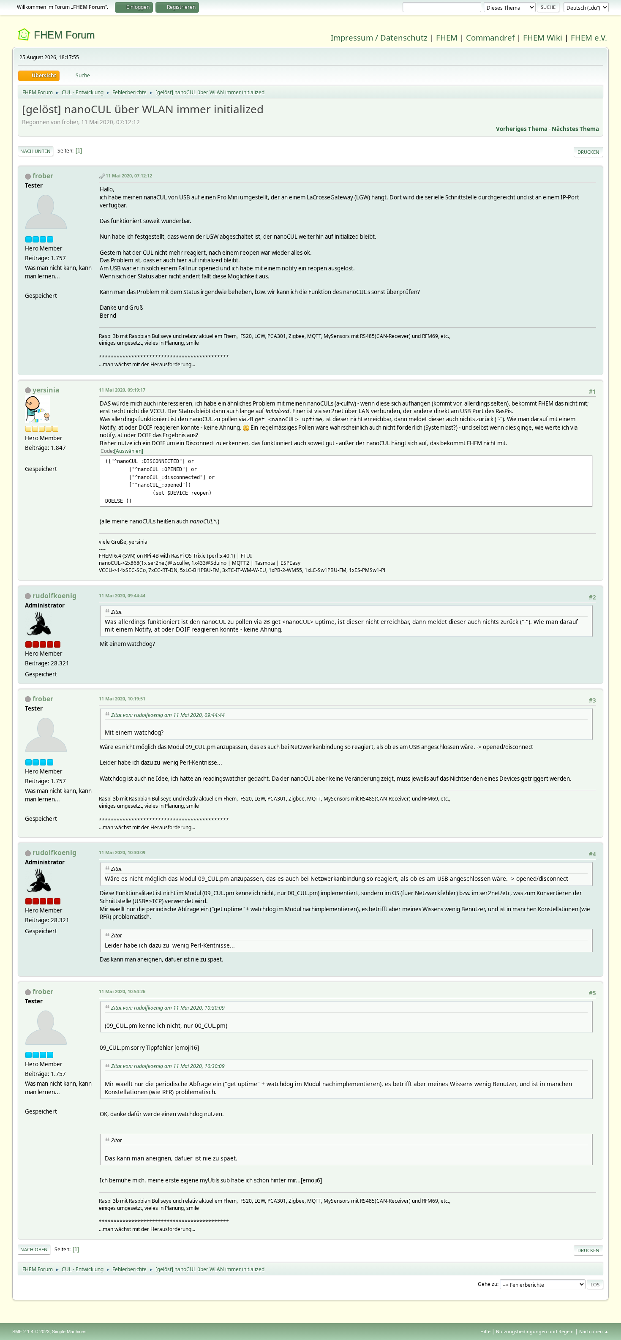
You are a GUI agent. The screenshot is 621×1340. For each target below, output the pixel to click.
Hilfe (485, 1331)
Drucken (588, 152)
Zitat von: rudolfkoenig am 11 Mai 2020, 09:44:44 (168, 715)
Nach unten (35, 151)
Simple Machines (69, 1331)
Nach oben (34, 1249)
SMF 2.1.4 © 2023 (30, 1331)
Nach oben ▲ (594, 1331)
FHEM (447, 37)
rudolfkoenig (54, 595)
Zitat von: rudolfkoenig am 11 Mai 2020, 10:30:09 (168, 1007)
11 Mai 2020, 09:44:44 (122, 595)
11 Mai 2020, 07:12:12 (129, 175)
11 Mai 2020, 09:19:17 (122, 390)
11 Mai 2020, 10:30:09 (122, 852)
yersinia (46, 390)
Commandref (490, 37)
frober (43, 175)
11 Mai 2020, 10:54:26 (122, 991)
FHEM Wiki (542, 37)
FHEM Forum (64, 35)
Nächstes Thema (575, 129)
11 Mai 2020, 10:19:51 (122, 698)
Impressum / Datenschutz (379, 37)
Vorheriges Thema (521, 129)
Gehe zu (487, 1284)
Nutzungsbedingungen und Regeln (535, 1331)
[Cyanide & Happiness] (28, 459)
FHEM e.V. (589, 37)
